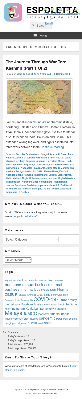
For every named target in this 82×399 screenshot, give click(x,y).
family (38, 304)
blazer (50, 280)
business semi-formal (51, 289)
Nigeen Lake (45, 181)
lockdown (50, 308)
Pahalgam (20, 185)
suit (30, 323)
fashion (46, 304)
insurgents (39, 168)
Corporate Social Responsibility (19, 300)
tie (35, 322)
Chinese (31, 294)
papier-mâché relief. (48, 185)
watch (47, 322)
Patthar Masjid (13, 188)
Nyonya (34, 318)
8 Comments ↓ (62, 74)
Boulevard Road (38, 157)
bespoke (33, 280)
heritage (71, 304)
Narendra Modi (30, 181)
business (58, 280)
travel (40, 323)
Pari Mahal (66, 185)
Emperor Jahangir (35, 161)
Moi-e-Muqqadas (38, 178)
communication (59, 294)
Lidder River (64, 174)
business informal (19, 289)
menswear (44, 314)
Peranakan (62, 318)
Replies (24, 192)
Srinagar (36, 188)
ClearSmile (43, 294)
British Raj (53, 157)
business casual (19, 284)
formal (54, 304)
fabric (17, 304)
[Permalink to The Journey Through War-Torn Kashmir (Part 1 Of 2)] (39, 117)
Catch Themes (51, 393)
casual (11, 293)
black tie (42, 280)
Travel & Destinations (27, 154)
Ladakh (53, 174)
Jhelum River (51, 171)
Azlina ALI (45, 74)
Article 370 (22, 157)
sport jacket (20, 323)
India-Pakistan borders (61, 164)
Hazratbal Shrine (56, 161)
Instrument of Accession (19, 168)
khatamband (40, 174)
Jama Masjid (53, 168)
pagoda (10, 185)
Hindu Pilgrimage (26, 164)
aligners (8, 280)
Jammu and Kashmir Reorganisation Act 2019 (40, 169)
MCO (32, 313)
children (22, 294)
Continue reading (54, 147)
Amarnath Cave (58, 154)
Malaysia (16, 312)
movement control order (17, 318)
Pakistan (31, 185)
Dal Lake (65, 157)
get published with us (24, 216)
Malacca (61, 308)
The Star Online (50, 188)
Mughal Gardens (67, 178)
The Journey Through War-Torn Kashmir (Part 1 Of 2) (36, 65)
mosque (52, 178)
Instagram (18, 308)
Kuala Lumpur (35, 308)
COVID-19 (45, 298)
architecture (20, 280)
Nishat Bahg (60, 181)
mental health (60, 314)
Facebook (27, 304)
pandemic (47, 318)
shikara (27, 188)
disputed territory (15, 161)
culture (62, 299)
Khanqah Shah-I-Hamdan (19, 174)
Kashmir (64, 171)
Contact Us (63, 389)
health (61, 304)
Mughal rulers (13, 181)
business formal (48, 284)
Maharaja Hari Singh (17, 178)
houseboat (42, 164)
